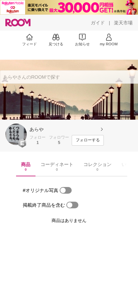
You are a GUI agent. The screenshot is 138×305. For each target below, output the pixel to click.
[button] (16, 134)
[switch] (66, 190)
